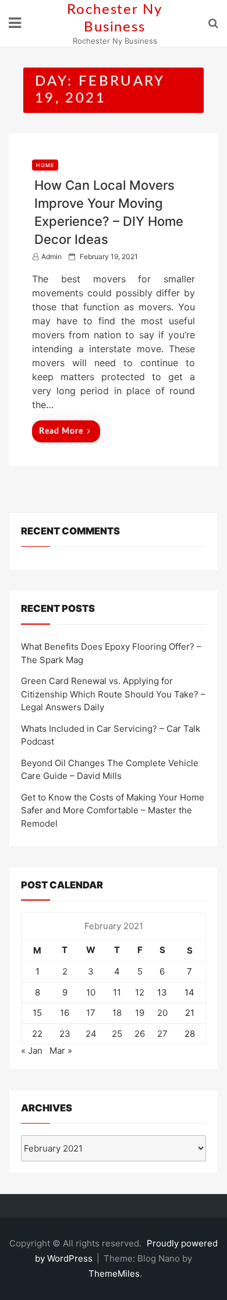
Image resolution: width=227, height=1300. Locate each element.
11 (117, 992)
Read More (61, 431)
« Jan (31, 1050)
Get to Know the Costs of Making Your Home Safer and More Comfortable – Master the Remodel (112, 810)
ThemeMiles (114, 1273)
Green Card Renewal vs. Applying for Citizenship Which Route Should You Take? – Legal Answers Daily (113, 694)
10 (90, 992)
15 (37, 1012)
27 (162, 1033)
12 (139, 992)
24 (91, 1033)
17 (90, 1012)
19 (139, 1012)
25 (117, 1033)
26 (139, 1033)
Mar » (60, 1050)
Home (45, 165)
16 (64, 1012)
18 (117, 1012)
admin (51, 256)
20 (162, 1012)
